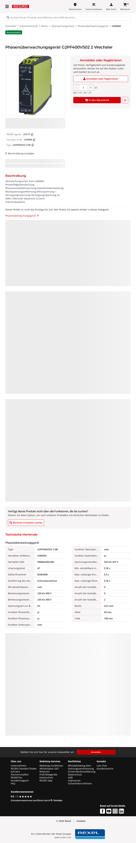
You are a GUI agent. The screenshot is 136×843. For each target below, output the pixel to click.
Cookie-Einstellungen (114, 833)
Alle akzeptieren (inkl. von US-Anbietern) (113, 804)
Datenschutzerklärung (66, 837)
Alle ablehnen (114, 819)
